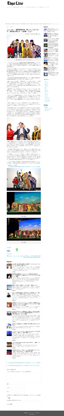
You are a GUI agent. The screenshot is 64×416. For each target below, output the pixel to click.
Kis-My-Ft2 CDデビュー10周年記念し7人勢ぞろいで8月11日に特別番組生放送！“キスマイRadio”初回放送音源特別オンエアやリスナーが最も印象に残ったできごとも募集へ (26, 312)
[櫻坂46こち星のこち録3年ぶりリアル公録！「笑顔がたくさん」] (9, 287)
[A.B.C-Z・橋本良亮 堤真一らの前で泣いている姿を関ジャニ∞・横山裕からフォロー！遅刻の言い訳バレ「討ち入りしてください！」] (9, 294)
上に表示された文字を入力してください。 (14, 400)
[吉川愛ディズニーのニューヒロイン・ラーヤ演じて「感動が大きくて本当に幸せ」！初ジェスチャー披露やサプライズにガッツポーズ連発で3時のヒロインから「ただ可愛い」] (9, 304)
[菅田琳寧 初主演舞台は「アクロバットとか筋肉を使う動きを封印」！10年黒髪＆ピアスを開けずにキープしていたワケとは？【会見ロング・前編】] (9, 276)
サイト (8, 391)
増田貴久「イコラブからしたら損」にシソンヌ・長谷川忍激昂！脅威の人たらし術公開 (53, 59)
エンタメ (9, 23)
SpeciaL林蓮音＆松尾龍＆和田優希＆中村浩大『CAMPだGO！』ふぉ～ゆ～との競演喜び (24, 166)
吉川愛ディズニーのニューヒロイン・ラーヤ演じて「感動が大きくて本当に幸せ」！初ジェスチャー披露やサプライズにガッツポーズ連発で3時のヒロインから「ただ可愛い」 (26, 304)
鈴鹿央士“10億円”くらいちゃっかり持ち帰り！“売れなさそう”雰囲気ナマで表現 (53, 30)
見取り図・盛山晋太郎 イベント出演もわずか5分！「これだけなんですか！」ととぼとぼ (53, 54)
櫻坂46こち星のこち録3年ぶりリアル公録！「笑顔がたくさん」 (25, 285)
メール (8, 387)
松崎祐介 (25, 257)
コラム (46, 88)
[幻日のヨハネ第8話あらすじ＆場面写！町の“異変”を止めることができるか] (9, 325)
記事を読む (14, 271)
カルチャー (13, 23)
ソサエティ (31, 23)
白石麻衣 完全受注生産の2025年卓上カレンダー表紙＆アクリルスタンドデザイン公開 (23, 365)
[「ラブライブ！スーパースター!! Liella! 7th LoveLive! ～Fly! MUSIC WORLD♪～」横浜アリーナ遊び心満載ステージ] (9, 333)
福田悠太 (31, 257)
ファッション (47, 98)
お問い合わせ (38, 412)
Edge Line (33, 414)
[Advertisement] (32, 16)
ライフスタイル (23, 23)
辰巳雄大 (38, 257)
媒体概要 (46, 107)
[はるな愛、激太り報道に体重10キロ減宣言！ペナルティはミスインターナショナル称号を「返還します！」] (9, 266)
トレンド (49, 23)
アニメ (46, 81)
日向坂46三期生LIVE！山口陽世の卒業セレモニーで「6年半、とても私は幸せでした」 (53, 74)
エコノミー (18, 23)
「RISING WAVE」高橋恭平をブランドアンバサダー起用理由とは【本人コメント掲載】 (53, 50)
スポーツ (46, 23)
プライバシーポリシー (49, 108)
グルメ (28, 23)
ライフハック (42, 23)
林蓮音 (28, 257)
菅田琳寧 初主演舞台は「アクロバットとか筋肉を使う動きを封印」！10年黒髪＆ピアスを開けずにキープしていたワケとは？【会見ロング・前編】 (26, 275)
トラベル (46, 94)
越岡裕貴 (35, 257)
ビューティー (36, 23)
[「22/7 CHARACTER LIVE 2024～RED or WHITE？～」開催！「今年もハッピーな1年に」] (9, 344)
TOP (6, 23)
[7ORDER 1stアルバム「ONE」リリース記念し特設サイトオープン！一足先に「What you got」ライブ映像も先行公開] (9, 352)
